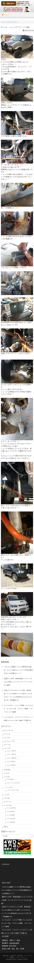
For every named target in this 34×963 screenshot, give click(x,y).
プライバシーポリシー (20, 957)
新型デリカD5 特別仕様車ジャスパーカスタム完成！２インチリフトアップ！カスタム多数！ (18, 682)
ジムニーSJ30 (10, 765)
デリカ (5, 776)
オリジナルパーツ (8, 741)
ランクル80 (9, 822)
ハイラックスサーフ (12, 790)
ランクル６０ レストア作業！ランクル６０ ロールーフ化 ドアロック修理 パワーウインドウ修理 (18, 709)
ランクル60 (9, 815)
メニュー (6, 14)
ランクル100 (10, 808)
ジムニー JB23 (10, 758)
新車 (5, 826)
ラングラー (6, 801)
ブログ (9, 22)
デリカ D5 (9, 779)
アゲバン (6, 734)
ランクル (6, 805)
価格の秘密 (20, 955)
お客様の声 (13, 955)
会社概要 (11, 957)
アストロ (15, 22)
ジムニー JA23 (10, 754)
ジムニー (6, 748)
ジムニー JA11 (10, 750)
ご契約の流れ (5, 955)
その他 (5, 769)
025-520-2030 (14, 943)
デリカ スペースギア (12, 783)
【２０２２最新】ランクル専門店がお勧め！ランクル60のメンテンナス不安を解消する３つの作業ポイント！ (18, 670)
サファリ (6, 744)
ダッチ (5, 773)
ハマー (5, 794)
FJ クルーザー (7, 730)
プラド (5, 798)
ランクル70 (9, 818)
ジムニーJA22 (10, 761)
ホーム (3, 22)
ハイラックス (7, 787)
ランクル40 (9, 811)
